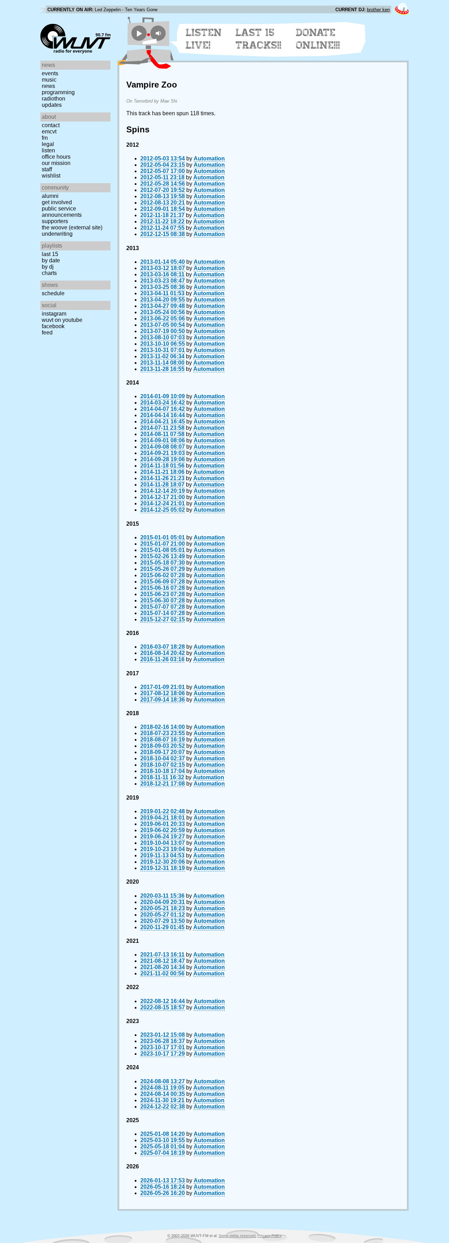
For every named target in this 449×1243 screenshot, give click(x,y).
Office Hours (56, 157)
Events (50, 73)
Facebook (53, 326)
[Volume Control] (159, 33)
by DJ (48, 267)
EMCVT (49, 131)
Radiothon (53, 99)
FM (45, 138)
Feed (47, 333)
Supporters (55, 221)
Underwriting (57, 234)
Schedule (53, 293)
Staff (47, 169)
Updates (52, 105)
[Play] (139, 33)
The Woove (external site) (72, 227)
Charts (49, 273)
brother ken (378, 9)
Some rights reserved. (237, 1236)
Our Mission (56, 163)
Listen (48, 150)
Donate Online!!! (318, 38)
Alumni (50, 196)
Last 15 (50, 254)
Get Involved (57, 202)
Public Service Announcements (62, 212)
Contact (51, 125)
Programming (58, 92)
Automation (209, 158)
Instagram (54, 314)
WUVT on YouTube (62, 320)
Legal (48, 144)
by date (51, 260)
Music (49, 80)
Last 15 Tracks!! (259, 38)
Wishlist (51, 176)
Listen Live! (204, 38)
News (48, 86)
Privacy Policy (269, 1236)
